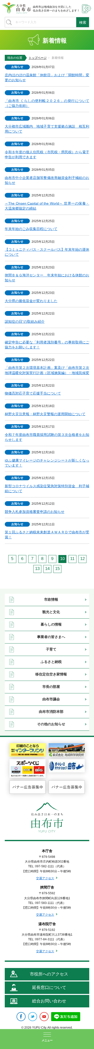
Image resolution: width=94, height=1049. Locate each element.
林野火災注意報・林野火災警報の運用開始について (45, 414)
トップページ (38, 58)
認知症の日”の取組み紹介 (25, 321)
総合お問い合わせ (49, 1001)
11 (72, 558)
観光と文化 (51, 612)
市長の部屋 (51, 687)
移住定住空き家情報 (51, 674)
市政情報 (51, 599)
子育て (51, 649)
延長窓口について (49, 987)
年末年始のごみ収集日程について (31, 229)
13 (37, 568)
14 (47, 568)
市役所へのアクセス (49, 974)
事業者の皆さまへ (51, 637)
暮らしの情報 (51, 624)
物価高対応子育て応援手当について (33, 393)
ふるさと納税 (51, 662)
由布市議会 (51, 699)
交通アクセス (45, 878)
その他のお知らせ (51, 724)
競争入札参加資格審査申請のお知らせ (34, 512)
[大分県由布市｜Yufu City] (16, 8)
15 (57, 568)
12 (82, 558)
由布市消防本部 (51, 712)
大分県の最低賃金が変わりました (31, 301)
